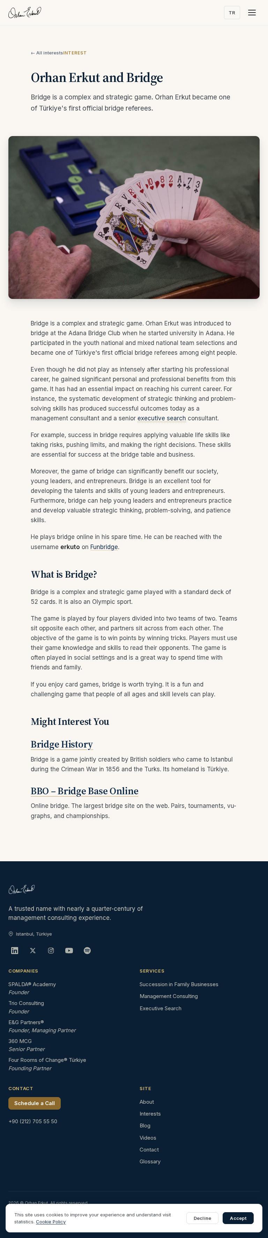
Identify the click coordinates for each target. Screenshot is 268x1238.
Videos (148, 1137)
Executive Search (160, 1008)
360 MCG (20, 1041)
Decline (202, 1218)
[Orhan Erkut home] (24, 12)
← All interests (47, 52)
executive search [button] (161, 418)
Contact (149, 1149)
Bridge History (62, 744)
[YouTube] (69, 950)
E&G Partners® (26, 1022)
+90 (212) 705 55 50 (32, 1121)
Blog (145, 1125)
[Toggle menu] (252, 12)
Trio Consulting (26, 1003)
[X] (33, 950)
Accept (238, 1218)
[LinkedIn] (14, 950)
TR (232, 12)
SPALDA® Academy (32, 984)
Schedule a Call (34, 1103)
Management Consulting (169, 996)
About (147, 1101)
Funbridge (104, 546)
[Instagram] (51, 950)
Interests (150, 1113)
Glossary (150, 1161)
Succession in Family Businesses (179, 984)
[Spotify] (87, 950)
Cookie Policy (51, 1221)
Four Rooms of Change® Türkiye (47, 1060)
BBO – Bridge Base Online (84, 790)
